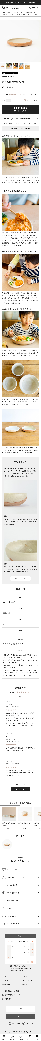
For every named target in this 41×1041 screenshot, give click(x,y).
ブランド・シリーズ (12, 14)
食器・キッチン (11, 12)
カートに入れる (20, 109)
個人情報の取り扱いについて (11, 995)
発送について (8, 123)
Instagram (16, 1023)
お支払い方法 (20, 123)
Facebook (29, 1023)
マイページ (5, 977)
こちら (15, 453)
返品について (33, 123)
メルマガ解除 (6, 984)
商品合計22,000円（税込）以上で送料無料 (17, 119)
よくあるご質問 (6, 999)
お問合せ (20, 1016)
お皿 (18, 12)
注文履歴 (5, 980)
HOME (4, 12)
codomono (21, 14)
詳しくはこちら (20, 578)
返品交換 (24, 977)
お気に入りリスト (26, 980)
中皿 (22, 12)
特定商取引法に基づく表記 (10, 991)
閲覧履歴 (24, 984)
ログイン (20, 1009)
